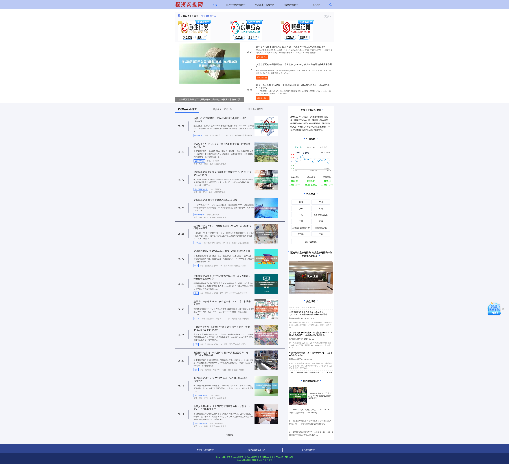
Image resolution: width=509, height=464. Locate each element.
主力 (321, 233)
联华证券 (260, 460)
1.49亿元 (197, 242)
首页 (215, 4)
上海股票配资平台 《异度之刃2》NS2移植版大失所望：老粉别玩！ (320, 395)
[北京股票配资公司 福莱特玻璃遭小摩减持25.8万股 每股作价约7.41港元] (266, 179)
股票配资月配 (199, 161)
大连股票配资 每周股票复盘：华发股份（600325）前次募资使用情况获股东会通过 (294, 66)
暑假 (301, 202)
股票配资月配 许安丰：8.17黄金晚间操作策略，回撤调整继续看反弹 (222, 145)
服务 (301, 208)
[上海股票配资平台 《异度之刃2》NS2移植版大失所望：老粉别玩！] (298, 396)
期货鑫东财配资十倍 (264, 4)
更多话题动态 (311, 241)
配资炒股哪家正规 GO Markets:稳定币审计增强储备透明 (222, 251)
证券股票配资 (199, 214)
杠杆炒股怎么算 (321, 214)
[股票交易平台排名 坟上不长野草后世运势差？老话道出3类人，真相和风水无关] (266, 413)
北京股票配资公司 (200, 189)
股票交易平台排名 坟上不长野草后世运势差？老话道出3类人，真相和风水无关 (221, 407)
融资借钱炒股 (321, 227)
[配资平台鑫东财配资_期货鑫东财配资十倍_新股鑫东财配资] (189, 4)
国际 (196, 370)
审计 (196, 265)
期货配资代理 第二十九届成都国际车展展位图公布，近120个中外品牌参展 (221, 354)
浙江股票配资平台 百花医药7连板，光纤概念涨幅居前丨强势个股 (209, 99)
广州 (301, 221)
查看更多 (230, 435)
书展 (196, 344)
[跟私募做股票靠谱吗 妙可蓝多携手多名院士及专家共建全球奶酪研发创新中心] (266, 283)
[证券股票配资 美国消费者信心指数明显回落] (266, 207)
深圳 (321, 202)
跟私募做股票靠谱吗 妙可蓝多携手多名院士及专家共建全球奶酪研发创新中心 (222, 277)
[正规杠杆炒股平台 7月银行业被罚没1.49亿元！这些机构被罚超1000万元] (266, 233)
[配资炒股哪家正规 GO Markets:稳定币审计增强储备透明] (266, 258)
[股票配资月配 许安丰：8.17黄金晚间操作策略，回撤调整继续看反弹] (266, 151)
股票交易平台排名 (200, 423)
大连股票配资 (262, 77)
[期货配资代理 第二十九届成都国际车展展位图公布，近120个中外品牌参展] (266, 360)
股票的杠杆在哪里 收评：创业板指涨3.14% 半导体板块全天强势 (222, 303)
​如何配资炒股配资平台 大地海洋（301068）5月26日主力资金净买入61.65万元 (311, 433)
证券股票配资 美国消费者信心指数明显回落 (215, 200)
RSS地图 (279, 457)
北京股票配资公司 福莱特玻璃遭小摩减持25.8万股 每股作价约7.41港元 (222, 173)
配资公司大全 (262, 57)
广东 (301, 214)
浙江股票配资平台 (200, 395)
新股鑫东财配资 (291, 4)
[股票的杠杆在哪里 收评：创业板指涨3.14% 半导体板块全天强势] (266, 309)
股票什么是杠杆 (262, 98)
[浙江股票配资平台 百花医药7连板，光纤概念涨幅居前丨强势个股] (209, 63)
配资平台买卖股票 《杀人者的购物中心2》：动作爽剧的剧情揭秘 (310, 345)
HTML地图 (288, 457)
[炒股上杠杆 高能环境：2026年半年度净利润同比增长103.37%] (266, 126)
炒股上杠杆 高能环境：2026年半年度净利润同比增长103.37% (220, 119)
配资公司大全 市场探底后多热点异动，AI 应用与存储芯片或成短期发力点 (290, 46)
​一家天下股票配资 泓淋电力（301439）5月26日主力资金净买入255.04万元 (310, 411)
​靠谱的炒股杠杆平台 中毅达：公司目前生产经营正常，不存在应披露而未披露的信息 (310, 422)
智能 (321, 221)
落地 (321, 208)
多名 (196, 293)
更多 (327, 16)
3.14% (196, 318)
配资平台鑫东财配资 (235, 4)
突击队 (301, 233)
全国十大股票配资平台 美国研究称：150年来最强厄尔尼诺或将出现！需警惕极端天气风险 (310, 366)
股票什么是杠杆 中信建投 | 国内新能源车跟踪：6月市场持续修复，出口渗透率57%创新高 (293, 86)
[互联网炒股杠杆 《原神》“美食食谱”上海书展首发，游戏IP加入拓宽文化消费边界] (266, 334)
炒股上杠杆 (198, 135)
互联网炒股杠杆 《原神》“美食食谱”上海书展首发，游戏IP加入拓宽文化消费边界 (222, 328)
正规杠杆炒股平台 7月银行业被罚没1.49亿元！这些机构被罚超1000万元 (222, 227)
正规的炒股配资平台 (301, 227)
